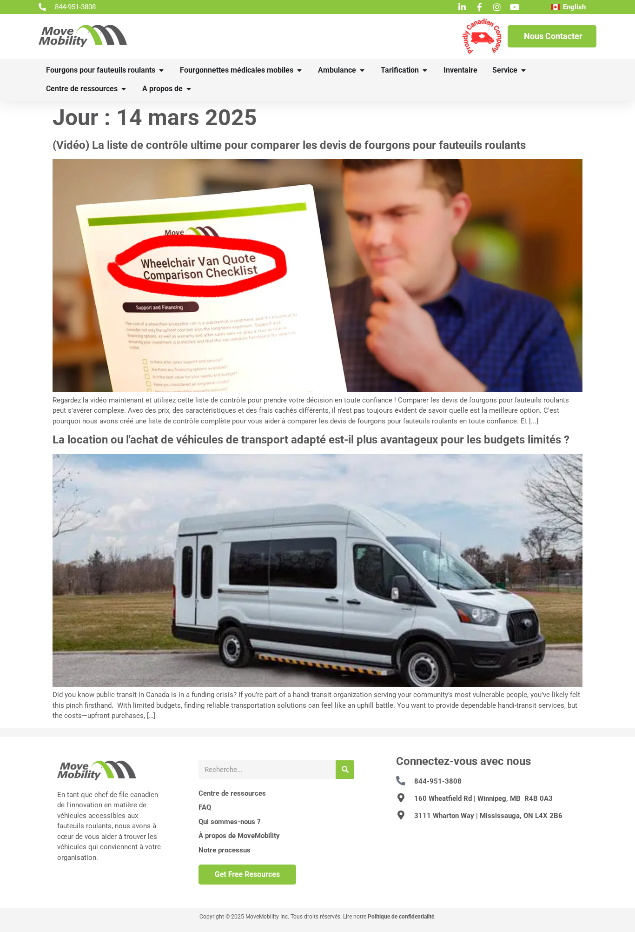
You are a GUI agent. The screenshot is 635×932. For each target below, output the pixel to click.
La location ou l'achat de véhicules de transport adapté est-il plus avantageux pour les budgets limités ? (311, 439)
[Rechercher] (345, 769)
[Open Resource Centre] (123, 88)
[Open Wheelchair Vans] (161, 70)
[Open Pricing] (425, 70)
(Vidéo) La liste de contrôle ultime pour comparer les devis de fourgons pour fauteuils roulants (289, 145)
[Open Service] (523, 70)
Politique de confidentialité (401, 916)
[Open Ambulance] (362, 70)
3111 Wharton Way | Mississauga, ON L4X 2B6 (488, 815)
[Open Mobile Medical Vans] (299, 70)
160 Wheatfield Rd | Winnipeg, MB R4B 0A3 (483, 798)
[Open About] (188, 88)
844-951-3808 (438, 781)
